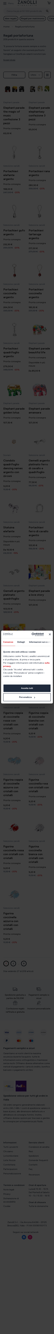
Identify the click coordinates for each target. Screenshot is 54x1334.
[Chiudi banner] (50, 634)
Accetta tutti (27, 688)
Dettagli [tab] (21, 642)
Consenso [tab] (8, 642)
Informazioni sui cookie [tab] (40, 642)
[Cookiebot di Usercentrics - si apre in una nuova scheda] (33, 634)
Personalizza (25, 697)
